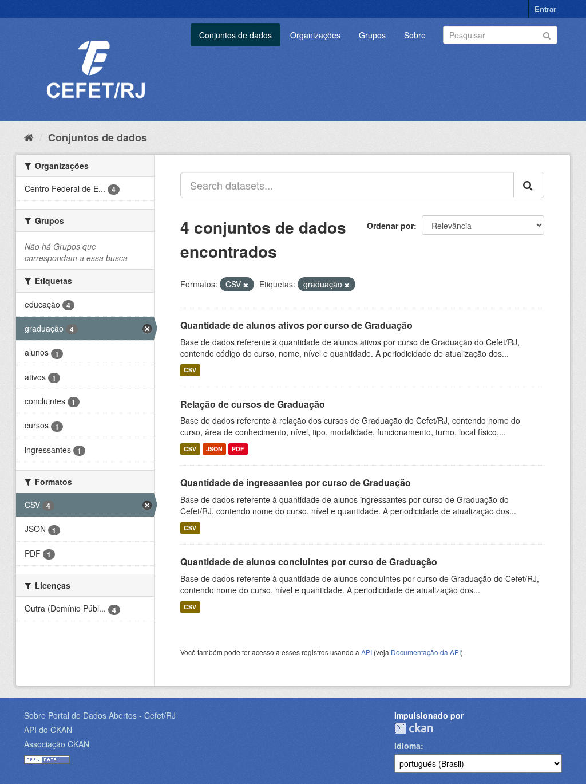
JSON (214, 448)
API (366, 652)
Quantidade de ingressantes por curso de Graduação (295, 482)
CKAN (413, 728)
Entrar (545, 8)
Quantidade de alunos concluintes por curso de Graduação (308, 561)
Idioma (407, 745)
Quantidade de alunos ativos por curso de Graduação (296, 325)
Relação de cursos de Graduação (252, 404)
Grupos (372, 35)
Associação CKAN (56, 744)
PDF (238, 448)
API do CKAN (48, 729)
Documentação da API (426, 652)
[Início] (29, 136)
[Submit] (547, 34)
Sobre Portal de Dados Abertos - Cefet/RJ (100, 715)
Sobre (415, 35)
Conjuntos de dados (235, 35)
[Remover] (245, 284)
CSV (190, 370)
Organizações (315, 35)
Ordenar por (390, 225)
